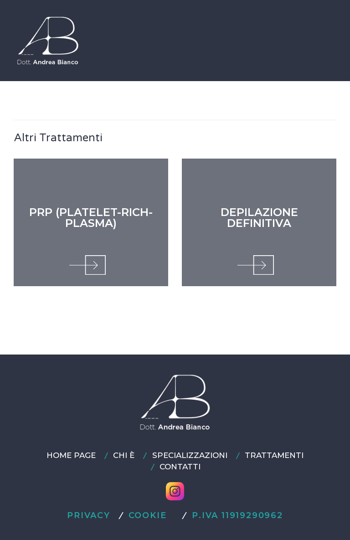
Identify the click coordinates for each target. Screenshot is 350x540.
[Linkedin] (234, 491)
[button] (323, 40)
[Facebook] (115, 491)
